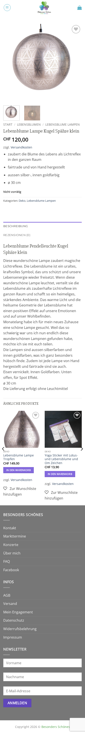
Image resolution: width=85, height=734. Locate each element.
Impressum (12, 637)
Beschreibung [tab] (15, 226)
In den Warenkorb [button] (18, 470)
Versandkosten (21, 147)
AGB (6, 595)
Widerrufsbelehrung (20, 628)
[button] (7, 7)
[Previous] (10, 63)
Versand (10, 603)
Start (7, 124)
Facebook (11, 570)
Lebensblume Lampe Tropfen (18, 457)
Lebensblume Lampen (62, 124)
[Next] (75, 63)
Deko (22, 201)
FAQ (6, 561)
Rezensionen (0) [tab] (16, 235)
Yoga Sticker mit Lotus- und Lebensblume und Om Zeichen (61, 459)
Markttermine (14, 536)
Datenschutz (13, 620)
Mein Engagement (18, 612)
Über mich (11, 553)
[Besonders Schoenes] (44, 7)
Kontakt (9, 528)
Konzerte (10, 544)
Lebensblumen (29, 124)
